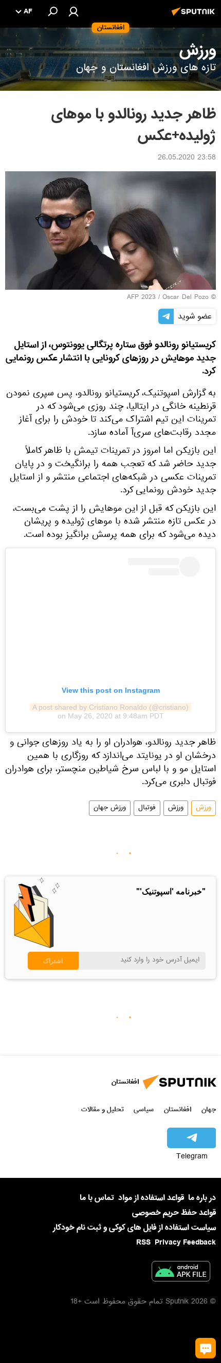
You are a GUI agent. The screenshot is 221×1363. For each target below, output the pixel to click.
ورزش (203, 808)
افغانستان (177, 1109)
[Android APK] (181, 1273)
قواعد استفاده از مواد (151, 1198)
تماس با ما (97, 1198)
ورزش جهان (110, 808)
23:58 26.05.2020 (187, 158)
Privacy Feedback (185, 1243)
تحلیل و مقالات (102, 1109)
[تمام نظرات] (205, 1348)
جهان (208, 1109)
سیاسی (144, 1109)
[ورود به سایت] (73, 11)
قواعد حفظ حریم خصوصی (174, 1213)
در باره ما (202, 1198)
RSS (143, 1242)
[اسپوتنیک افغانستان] (194, 17)
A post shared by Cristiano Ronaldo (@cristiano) (110, 707)
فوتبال (147, 808)
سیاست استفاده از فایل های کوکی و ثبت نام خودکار (134, 1227)
